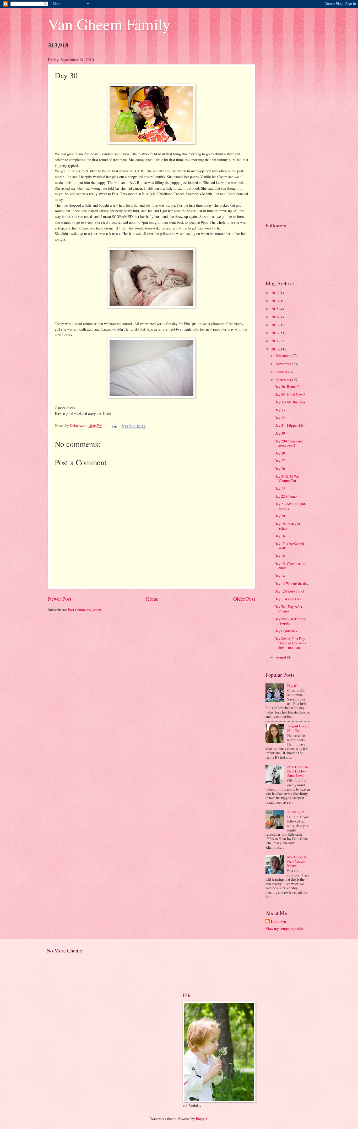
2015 (275, 308)
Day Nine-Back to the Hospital (290, 621)
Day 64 (292, 685)
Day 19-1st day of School (287, 526)
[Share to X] (133, 426)
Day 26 (279, 468)
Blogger (201, 1118)
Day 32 (279, 417)
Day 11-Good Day (287, 598)
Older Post (244, 598)
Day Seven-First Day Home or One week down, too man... (290, 643)
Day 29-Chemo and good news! (288, 443)
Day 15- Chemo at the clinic (290, 566)
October (282, 371)
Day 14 (279, 575)
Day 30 (279, 433)
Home (152, 598)
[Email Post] (114, 425)
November (284, 363)
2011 (275, 340)
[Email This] (123, 426)
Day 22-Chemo (285, 496)
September (284, 379)
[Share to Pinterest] (143, 426)
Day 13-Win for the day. (291, 583)
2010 (275, 349)
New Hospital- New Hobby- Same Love (297, 771)
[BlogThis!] (128, 426)
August (281, 657)
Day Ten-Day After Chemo (288, 608)
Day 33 (279, 409)
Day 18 (279, 535)
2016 (275, 300)
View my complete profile (284, 928)
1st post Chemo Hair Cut (298, 728)
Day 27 (279, 460)
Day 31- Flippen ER (288, 425)
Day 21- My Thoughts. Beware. (290, 506)
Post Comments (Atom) (85, 609)
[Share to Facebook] (138, 426)
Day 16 (279, 555)
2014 (275, 316)
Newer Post (59, 598)
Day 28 (279, 453)
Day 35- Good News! (289, 394)
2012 (275, 332)
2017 (275, 292)
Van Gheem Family (109, 24)
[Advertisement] (287, 135)
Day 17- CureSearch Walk (289, 546)
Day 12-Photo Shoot (289, 591)
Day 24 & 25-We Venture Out (286, 478)
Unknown (278, 921)
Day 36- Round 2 (286, 386)
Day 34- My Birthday (290, 401)
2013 (275, 324)
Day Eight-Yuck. (286, 630)
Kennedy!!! (295, 811)
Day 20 (279, 515)
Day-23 (279, 488)
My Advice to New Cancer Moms (297, 861)
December (283, 355)
